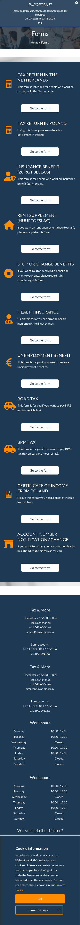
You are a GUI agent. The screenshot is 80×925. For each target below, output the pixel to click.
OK (40, 899)
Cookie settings (37, 910)
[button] (40, 108)
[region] (40, 880)
